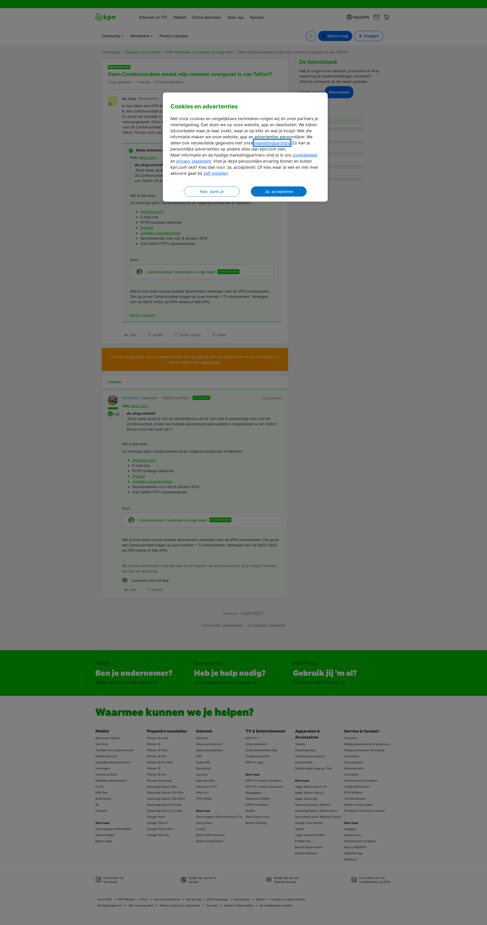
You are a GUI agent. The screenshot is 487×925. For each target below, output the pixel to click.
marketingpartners (272, 142)
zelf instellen (215, 173)
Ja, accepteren (279, 191)
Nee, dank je (212, 191)
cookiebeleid (305, 155)
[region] (245, 147)
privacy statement (193, 161)
